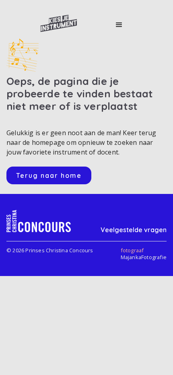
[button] (119, 25)
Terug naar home (49, 175)
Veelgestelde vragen (134, 230)
